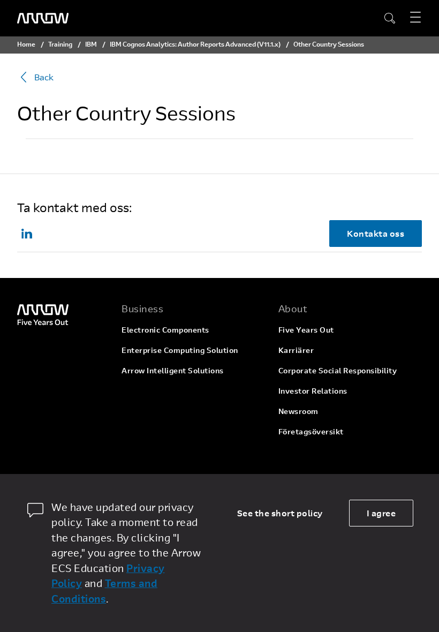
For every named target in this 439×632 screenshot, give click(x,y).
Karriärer (296, 350)
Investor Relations (312, 391)
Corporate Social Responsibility (337, 370)
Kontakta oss (375, 233)
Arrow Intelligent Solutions (173, 370)
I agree (381, 512)
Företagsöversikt (311, 431)
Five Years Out (306, 330)
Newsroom (298, 411)
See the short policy (280, 512)
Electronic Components (165, 330)
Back (44, 76)
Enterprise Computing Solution (180, 350)
